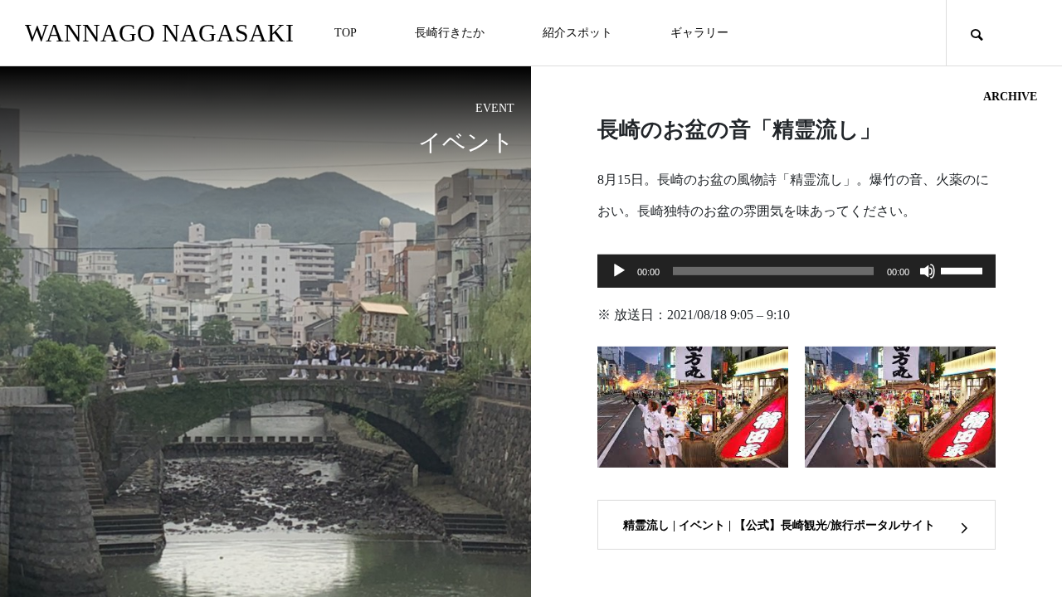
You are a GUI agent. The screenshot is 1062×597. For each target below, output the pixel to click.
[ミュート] (927, 271)
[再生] (619, 271)
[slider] (964, 269)
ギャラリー (699, 33)
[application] (796, 271)
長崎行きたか (450, 33)
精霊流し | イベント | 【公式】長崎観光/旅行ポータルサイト (779, 525)
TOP (345, 33)
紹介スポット (577, 33)
